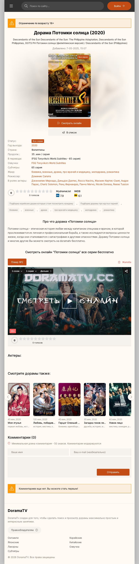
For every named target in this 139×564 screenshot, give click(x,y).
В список (71, 132)
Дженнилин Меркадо (44, 180)
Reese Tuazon (121, 184)
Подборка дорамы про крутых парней (99, 203)
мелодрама (98, 171)
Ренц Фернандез (68, 184)
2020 (34, 145)
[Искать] (26, 6)
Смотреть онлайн (71, 123)
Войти (117, 6)
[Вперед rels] (131, 397)
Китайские (76, 542)
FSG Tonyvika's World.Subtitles (49, 163)
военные (47, 171)
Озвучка (74, 546)
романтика (113, 171)
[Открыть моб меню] (11, 6)
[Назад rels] (7, 397)
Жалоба (126, 262)
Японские (13, 542)
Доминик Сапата (41, 176)
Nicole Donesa (104, 184)
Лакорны (13, 546)
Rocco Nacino (85, 180)
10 (51, 191)
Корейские (76, 537)
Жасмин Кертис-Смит (107, 180)
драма (57, 171)
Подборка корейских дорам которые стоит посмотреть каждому (41, 203)
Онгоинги (13, 537)
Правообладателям (22, 530)
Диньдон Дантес (67, 180)
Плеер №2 (17, 262)
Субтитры (13, 551)
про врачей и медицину (76, 171)
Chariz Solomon (48, 184)
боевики (36, 171)
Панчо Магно (87, 184)
